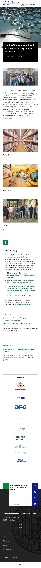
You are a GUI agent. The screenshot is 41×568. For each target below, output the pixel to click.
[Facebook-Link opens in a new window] (35, 486)
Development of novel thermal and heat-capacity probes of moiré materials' (21, 290)
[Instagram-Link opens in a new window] (35, 498)
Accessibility (7, 549)
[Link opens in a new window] (20, 494)
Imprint (5, 545)
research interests (25, 267)
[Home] (6, 486)
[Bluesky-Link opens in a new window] (35, 492)
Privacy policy (7, 541)
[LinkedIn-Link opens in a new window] (35, 504)
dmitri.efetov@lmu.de (24, 304)
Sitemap (5, 537)
